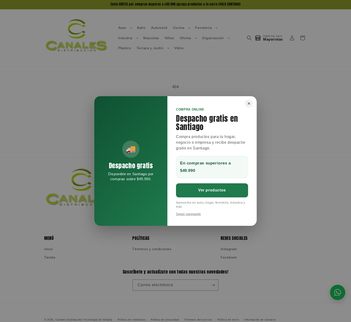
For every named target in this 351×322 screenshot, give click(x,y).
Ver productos (212, 190)
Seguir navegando (188, 214)
